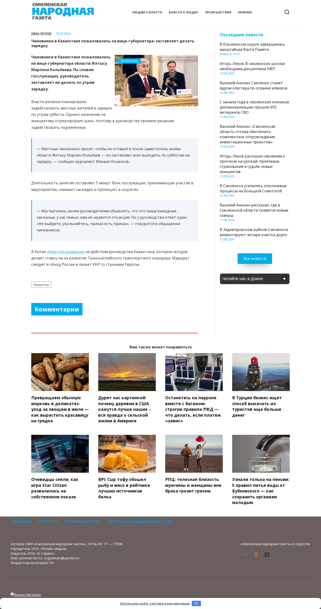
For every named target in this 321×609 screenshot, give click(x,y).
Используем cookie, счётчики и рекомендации (155, 603)
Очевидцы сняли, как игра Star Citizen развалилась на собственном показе (54, 488)
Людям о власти (147, 12)
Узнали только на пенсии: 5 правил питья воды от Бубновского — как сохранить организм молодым (260, 490)
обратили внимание (65, 251)
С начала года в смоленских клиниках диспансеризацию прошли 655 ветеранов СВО (254, 107)
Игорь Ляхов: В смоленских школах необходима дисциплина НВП (252, 66)
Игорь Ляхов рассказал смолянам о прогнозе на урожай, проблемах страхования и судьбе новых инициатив (252, 163)
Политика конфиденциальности (139, 521)
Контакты (48, 521)
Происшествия (218, 12)
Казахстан (41, 284)
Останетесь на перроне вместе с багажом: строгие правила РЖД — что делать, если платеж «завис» (193, 409)
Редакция (21, 521)
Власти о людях (183, 12)
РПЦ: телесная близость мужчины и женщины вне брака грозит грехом (193, 485)
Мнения (245, 12)
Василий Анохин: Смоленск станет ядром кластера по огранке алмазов (253, 85)
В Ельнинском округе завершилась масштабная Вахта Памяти (252, 47)
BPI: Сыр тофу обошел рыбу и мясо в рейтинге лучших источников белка (124, 488)
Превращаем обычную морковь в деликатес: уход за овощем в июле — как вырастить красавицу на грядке (60, 409)
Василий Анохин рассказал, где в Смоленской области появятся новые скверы (254, 210)
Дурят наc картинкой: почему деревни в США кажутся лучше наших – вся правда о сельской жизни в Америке (124, 409)
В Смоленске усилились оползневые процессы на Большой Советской (253, 188)
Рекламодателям (82, 521)
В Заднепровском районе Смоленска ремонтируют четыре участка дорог (254, 232)
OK (196, 603)
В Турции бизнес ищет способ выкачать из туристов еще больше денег (257, 406)
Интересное (129, 61)
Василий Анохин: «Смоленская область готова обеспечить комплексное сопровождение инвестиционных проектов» (247, 134)
